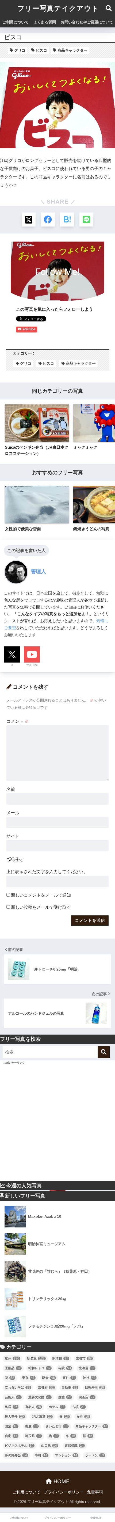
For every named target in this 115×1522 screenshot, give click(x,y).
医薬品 (13, 1368)
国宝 (11, 1426)
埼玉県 (33, 1436)
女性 (82, 1416)
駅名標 (60, 1358)
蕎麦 (31, 1426)
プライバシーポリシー (64, 1492)
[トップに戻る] (7, 1496)
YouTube (32, 665)
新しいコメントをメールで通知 (41, 895)
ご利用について (15, 22)
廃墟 (64, 1397)
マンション (66, 1455)
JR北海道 (42, 1416)
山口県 (49, 1445)
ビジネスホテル (19, 1445)
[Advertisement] (57, 1123)
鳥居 (11, 1407)
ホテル (56, 1407)
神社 (89, 1378)
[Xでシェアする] (29, 219)
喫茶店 (86, 1397)
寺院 (64, 1368)
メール (12, 812)
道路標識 (74, 1445)
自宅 (11, 1436)
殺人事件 (14, 1416)
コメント (17, 721)
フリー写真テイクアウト (58, 8)
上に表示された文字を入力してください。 (47, 871)
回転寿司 (94, 1387)
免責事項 (95, 1492)
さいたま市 (56, 1426)
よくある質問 (44, 22)
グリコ (19, 50)
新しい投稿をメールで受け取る (41, 907)
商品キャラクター (72, 50)
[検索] (104, 1052)
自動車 (69, 1387)
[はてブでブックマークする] (67, 219)
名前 (10, 789)
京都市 (84, 1358)
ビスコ (41, 50)
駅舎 (48, 1378)
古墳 (78, 1407)
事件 (69, 1378)
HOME (61, 1481)
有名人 (33, 1407)
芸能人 (13, 1397)
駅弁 (12, 1358)
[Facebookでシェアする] (48, 219)
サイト (12, 836)
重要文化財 (39, 1397)
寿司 (41, 1455)
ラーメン (94, 1455)
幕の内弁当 (16, 1455)
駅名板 (36, 1358)
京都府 (46, 1387)
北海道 (86, 1368)
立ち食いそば (17, 1387)
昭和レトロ (39, 1368)
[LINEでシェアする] (86, 219)
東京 (28, 1378)
